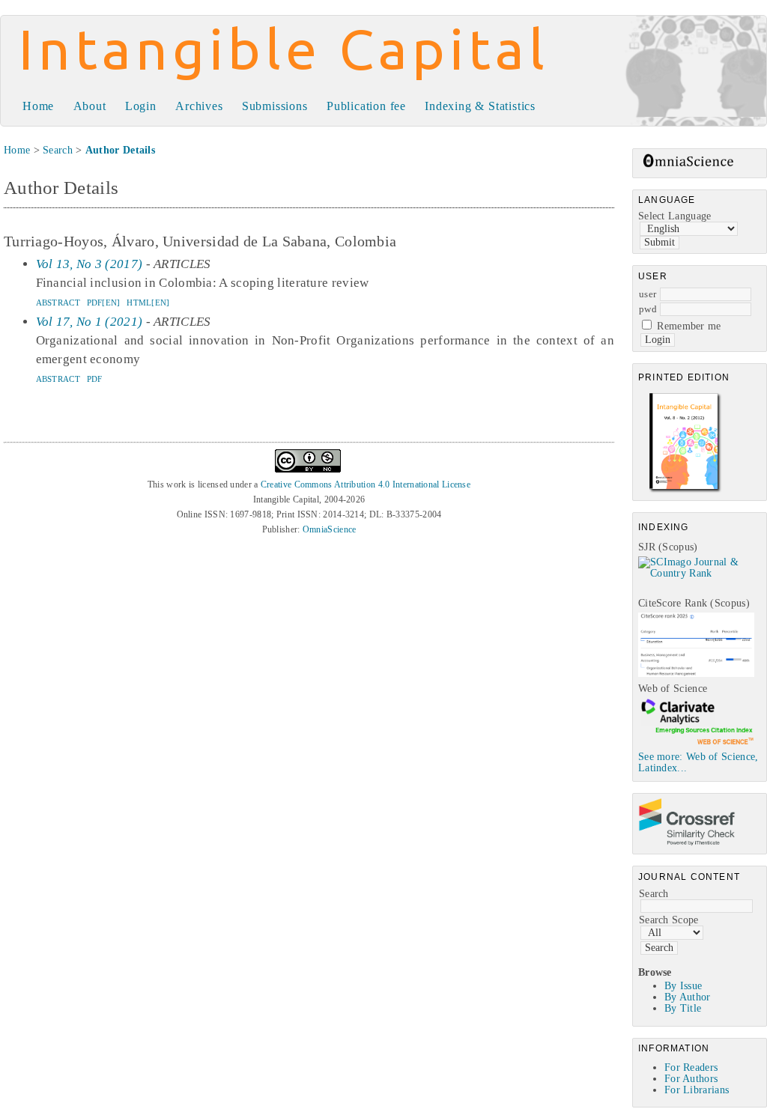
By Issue (683, 985)
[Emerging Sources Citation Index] (696, 744)
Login (141, 106)
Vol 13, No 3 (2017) (89, 264)
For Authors (691, 1078)
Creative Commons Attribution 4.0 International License (365, 484)
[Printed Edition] (685, 490)
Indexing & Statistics (480, 106)
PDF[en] (104, 302)
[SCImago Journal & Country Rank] (702, 573)
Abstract (58, 302)
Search (654, 893)
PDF (95, 378)
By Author (687, 997)
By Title (682, 1008)
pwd (648, 309)
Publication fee (366, 106)
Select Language (675, 216)
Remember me (689, 326)
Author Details (120, 150)
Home (38, 106)
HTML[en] (148, 302)
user (647, 294)
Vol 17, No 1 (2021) (89, 322)
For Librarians (696, 1090)
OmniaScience (330, 529)
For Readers (691, 1067)
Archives (198, 106)
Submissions (275, 106)
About (89, 106)
